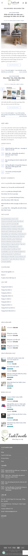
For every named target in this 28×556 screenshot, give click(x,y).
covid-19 (8, 223)
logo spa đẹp (4, 246)
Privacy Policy (5, 458)
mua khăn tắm (10, 72)
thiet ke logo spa (5, 256)
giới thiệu (5, 550)
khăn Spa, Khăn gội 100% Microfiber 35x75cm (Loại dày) (11, 193)
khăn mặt (19, 231)
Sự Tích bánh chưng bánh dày (18, 251)
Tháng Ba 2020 (5, 302)
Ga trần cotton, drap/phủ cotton (16, 183)
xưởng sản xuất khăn (6, 261)
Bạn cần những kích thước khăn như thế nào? (16, 160)
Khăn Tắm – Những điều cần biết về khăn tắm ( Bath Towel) (14, 154)
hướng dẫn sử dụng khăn (16, 226)
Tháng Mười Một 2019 (7, 311)
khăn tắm (13, 114)
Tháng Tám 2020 (5, 290)
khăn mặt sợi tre (22, 234)
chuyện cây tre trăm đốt (7, 221)
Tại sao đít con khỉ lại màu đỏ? (13, 171)
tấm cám (22, 259)
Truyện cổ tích (5, 259)
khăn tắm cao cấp (22, 70)
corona (3, 223)
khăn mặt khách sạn (6, 234)
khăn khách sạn (12, 231)
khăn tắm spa (4, 72)
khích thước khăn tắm (6, 228)
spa (10, 251)
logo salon (23, 244)
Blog (2, 452)
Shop (2, 461)
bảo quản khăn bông (6, 218)
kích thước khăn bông (6, 241)
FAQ (17, 551)
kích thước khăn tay (6, 244)
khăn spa (22, 236)
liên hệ (13, 551)
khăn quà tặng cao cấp (6, 114)
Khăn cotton (20, 228)
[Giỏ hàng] (26, 2)
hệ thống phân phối (14, 550)
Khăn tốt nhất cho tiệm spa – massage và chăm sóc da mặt (14, 15)
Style (2, 275)
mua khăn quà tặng (20, 114)
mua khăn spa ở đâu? (15, 249)
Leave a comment (23, 72)
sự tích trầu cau (17, 254)
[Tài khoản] (23, 2)
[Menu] (2, 3)
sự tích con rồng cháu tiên (7, 254)
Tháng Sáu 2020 (5, 293)
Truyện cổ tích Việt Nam (7, 278)
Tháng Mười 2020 (6, 287)
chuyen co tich (15, 218)
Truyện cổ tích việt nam (14, 259)
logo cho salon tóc (15, 244)
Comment (7, 156)
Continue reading (14, 64)
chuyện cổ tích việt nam (18, 221)
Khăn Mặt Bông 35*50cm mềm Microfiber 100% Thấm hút (12, 199)
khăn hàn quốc (5, 231)
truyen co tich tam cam (20, 256)
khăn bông (14, 228)
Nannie (3, 187)
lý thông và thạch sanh (13, 246)
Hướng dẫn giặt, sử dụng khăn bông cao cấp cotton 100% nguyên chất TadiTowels (16, 166)
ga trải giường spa (5, 226)
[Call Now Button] (3, 552)
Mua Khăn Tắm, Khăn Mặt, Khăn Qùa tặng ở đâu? (14, 79)
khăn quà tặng (21, 113)
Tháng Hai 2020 (5, 305)
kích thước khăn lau (16, 241)
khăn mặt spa (14, 234)
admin (22, 20)
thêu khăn (12, 256)
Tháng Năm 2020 (6, 296)
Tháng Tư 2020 (5, 299)
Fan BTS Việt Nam (6, 455)
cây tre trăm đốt (14, 223)
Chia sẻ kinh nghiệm (14, 12)
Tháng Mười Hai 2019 (7, 308)
